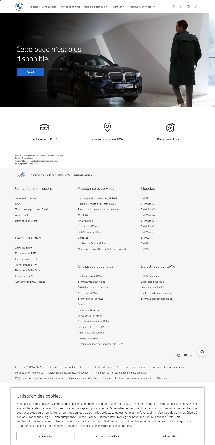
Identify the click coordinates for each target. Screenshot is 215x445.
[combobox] (202, 352)
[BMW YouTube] (185, 355)
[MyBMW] (174, 6)
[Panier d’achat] (181, 6)
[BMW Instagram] (178, 355)
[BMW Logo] (19, 7)
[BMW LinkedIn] (192, 355)
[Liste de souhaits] (188, 6)
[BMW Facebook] (172, 355)
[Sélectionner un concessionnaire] (196, 6)
